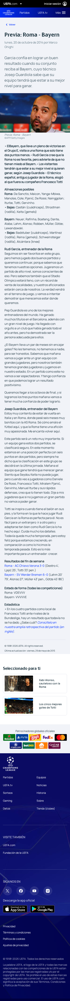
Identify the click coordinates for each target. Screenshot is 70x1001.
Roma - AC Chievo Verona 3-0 (24, 566)
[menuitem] (25, 12)
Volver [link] (12, 24)
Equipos (41, 777)
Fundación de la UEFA (15, 852)
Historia (41, 793)
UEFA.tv (8, 785)
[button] (59, 12)
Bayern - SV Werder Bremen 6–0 (26, 575)
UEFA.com (9, 845)
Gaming (7, 800)
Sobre (40, 800)
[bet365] (29, 745)
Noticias (41, 785)
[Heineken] (9, 737)
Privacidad (9, 926)
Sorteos (8, 793)
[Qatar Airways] (54, 745)
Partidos (8, 777)
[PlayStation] (22, 737)
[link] (24, 12)
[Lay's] (35, 737)
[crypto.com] (16, 745)
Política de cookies (14, 939)
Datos (6, 808)
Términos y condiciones (17, 932)
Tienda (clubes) (46, 808)
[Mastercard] (61, 737)
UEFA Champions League (8, 12)
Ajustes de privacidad (16, 945)
